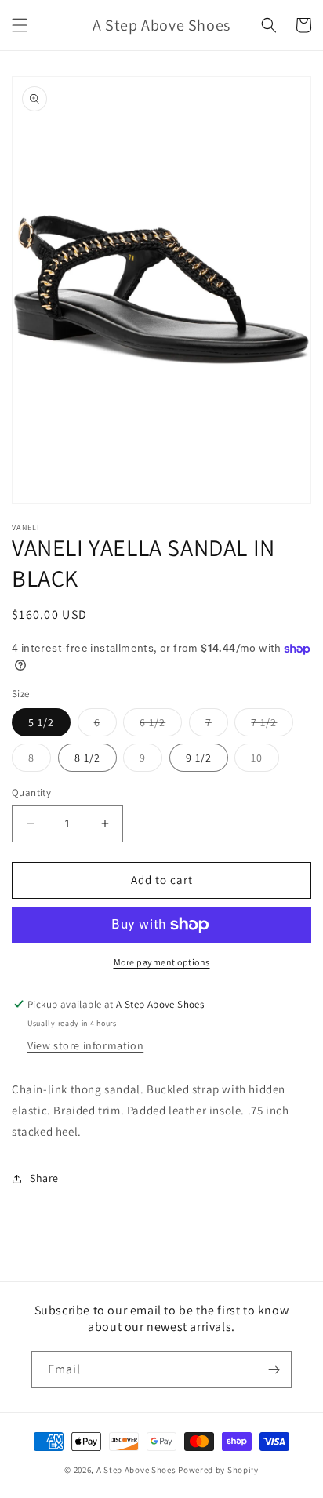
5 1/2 (41, 722)
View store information (85, 1045)
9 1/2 (199, 758)
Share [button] (44, 1178)
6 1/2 (161, 725)
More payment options (162, 962)
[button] (19, 25)
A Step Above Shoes (136, 1469)
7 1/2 (272, 725)
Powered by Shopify (218, 1469)
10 (265, 761)
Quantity (31, 792)
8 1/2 (87, 758)
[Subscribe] (273, 1369)
